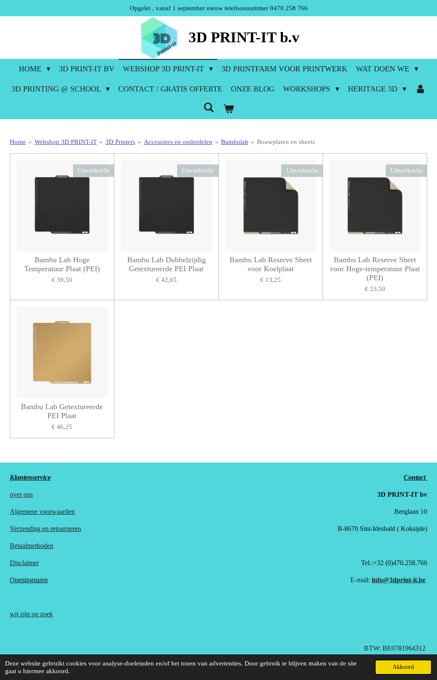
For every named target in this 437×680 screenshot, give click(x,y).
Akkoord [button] (403, 667)
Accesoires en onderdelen (178, 141)
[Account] (420, 89)
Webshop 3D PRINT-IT (66, 141)
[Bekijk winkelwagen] (228, 109)
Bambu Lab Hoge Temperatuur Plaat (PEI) (62, 264)
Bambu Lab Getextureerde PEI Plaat (62, 411)
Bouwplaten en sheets (286, 141)
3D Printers (120, 141)
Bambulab (234, 141)
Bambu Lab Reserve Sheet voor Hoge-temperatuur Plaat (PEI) (375, 268)
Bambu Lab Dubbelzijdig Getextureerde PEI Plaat (166, 264)
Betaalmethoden (31, 545)
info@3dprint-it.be (398, 579)
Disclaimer (24, 562)
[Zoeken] (208, 108)
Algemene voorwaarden (42, 511)
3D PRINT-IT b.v (244, 37)
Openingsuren (29, 579)
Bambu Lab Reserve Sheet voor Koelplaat (271, 264)
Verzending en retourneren (45, 528)
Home (18, 141)
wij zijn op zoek (31, 614)
